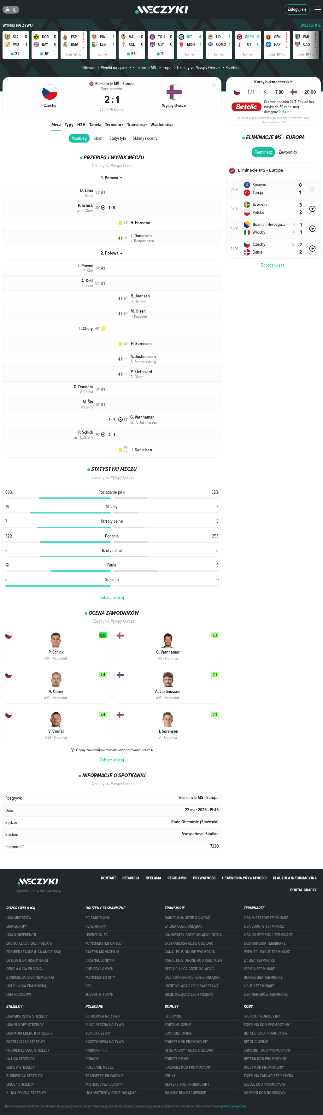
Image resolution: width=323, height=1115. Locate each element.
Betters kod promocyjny (187, 1084)
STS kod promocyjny (262, 1016)
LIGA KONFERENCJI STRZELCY (29, 1033)
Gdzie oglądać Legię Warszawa (192, 986)
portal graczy (303, 890)
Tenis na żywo (97, 1033)
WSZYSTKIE (311, 25)
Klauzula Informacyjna (295, 878)
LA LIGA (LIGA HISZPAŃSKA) (27, 960)
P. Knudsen (139, 316)
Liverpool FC (96, 934)
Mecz (56, 124)
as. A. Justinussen (143, 422)
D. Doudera (83, 387)
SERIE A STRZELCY (20, 1067)
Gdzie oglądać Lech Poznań (189, 994)
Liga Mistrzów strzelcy (27, 1016)
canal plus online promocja (190, 951)
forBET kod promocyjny (186, 1041)
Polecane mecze (99, 1067)
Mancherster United (103, 943)
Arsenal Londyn (99, 960)
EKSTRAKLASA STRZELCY (25, 1041)
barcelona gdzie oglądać (187, 917)
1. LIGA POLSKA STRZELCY (26, 1092)
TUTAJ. (284, 111)
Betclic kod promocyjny (266, 1033)
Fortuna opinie (178, 1024)
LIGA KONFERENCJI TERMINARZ (268, 934)
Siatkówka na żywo (102, 1016)
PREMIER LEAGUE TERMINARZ (267, 951)
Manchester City (100, 977)
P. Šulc (88, 270)
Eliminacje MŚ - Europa (151, 67)
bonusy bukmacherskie (185, 1092)
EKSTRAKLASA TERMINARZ (264, 943)
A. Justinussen (143, 356)
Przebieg (79, 138)
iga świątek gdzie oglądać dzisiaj (194, 934)
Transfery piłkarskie (104, 1075)
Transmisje (137, 124)
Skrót (98, 138)
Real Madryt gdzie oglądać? (190, 1050)
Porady (92, 1058)
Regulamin (177, 878)
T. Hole (87, 195)
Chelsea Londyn (99, 968)
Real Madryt (96, 926)
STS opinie (173, 1016)
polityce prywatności (234, 1106)
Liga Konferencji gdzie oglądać (192, 977)
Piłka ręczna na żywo (104, 1024)
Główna (88, 67)
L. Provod (85, 265)
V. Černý (87, 407)
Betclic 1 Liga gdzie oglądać (189, 968)
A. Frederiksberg (143, 361)
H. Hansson (140, 223)
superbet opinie (178, 1033)
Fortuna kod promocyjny (267, 1024)
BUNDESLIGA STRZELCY (24, 1075)
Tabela (95, 124)
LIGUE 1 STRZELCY (20, 1084)
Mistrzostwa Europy (103, 1084)
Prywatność (204, 878)
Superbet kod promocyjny (267, 1050)
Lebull (170, 1075)
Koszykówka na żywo (104, 1041)
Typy (69, 124)
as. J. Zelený (83, 437)
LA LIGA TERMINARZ (259, 960)
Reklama (153, 878)
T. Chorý (86, 328)
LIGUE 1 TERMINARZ (259, 986)
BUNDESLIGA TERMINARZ (263, 977)
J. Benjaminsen (142, 241)
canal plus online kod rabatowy (194, 960)
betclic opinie (256, 1041)
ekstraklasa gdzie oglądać (189, 943)
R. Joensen (140, 296)
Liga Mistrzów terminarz (266, 917)
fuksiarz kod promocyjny (188, 1067)
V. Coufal (86, 392)
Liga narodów (18, 994)
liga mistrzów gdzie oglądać (111, 1092)
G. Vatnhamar (142, 417)
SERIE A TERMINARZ (259, 968)
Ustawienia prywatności (244, 878)
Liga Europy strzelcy (25, 1024)
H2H (81, 124)
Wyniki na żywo (18, 25)
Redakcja (130, 878)
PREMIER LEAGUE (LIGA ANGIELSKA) (33, 951)
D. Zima (86, 190)
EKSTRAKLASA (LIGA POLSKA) (29, 943)
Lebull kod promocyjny (265, 1084)
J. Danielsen (141, 235)
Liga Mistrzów (18, 917)
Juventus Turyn (99, 994)
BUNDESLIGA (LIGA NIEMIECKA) (30, 977)
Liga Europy (16, 926)
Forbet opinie (177, 1058)
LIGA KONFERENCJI (21, 934)
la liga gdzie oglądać (184, 926)
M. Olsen (138, 311)
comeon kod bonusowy (264, 1092)
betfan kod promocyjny (265, 1058)
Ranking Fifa (96, 1050)
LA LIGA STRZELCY (20, 1058)
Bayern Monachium (102, 951)
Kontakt (108, 878)
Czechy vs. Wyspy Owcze (198, 67)
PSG (88, 986)
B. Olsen (137, 376)
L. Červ (87, 286)
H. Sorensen (141, 343)
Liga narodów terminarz (266, 994)
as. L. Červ (85, 210)
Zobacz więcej (112, 597)
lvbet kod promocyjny (264, 1067)
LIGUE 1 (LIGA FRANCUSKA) (26, 986)
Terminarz (114, 124)
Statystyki (117, 138)
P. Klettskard (141, 371)
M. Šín (88, 402)
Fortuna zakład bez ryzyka (268, 1075)
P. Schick (85, 205)
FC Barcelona (97, 917)
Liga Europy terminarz (264, 926)
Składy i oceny (145, 138)
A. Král (87, 281)
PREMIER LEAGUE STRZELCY (28, 1050)
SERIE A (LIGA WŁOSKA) (24, 968)
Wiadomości (161, 124)
